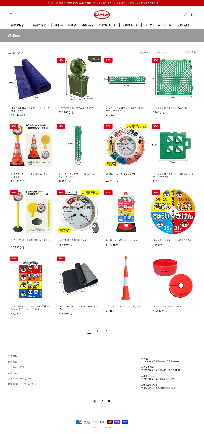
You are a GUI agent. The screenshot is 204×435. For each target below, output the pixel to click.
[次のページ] (114, 331)
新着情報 (12, 356)
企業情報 (12, 361)
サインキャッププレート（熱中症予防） (172, 240)
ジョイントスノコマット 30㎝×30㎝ (170, 108)
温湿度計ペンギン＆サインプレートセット (125, 175)
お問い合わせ (15, 373)
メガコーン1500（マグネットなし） (123, 306)
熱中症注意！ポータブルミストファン (76, 108)
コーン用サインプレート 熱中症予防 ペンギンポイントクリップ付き (30, 307)
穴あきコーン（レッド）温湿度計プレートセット (30, 175)
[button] (11, 14)
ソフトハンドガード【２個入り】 (170, 306)
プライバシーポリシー (19, 378)
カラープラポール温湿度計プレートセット (30, 241)
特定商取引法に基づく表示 (22, 384)
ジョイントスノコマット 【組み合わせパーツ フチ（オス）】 (78, 175)
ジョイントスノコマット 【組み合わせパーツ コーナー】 (173, 175)
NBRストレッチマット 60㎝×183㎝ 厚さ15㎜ (77, 307)
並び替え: (144, 52)
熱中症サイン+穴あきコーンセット (123, 240)
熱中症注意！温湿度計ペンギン (73, 240)
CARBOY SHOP (105, 428)
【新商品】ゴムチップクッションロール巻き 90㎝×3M (30, 109)
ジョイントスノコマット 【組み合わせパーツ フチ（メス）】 (125, 109)
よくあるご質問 (16, 367)
